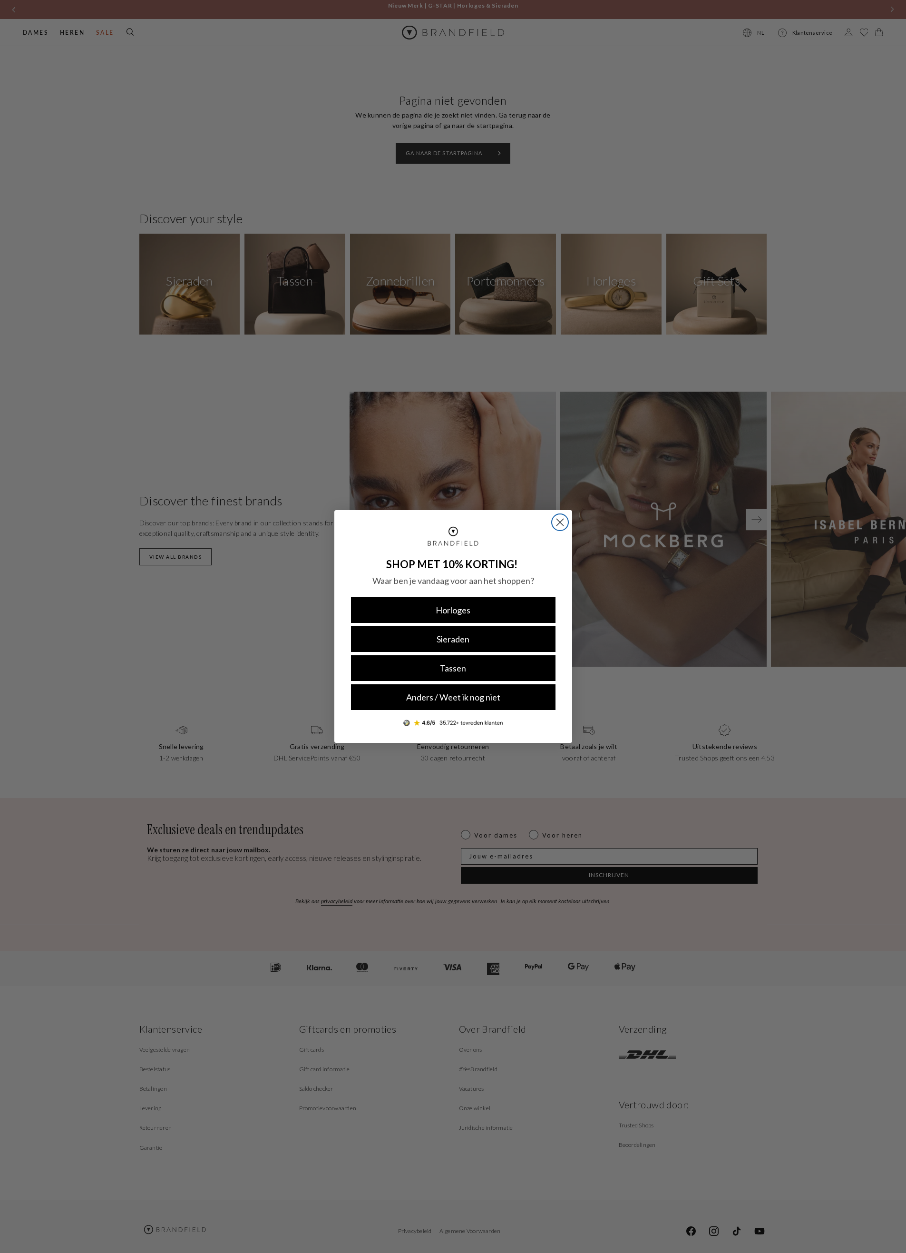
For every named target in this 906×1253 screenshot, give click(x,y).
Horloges (453, 610)
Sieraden (453, 639)
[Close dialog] (560, 522)
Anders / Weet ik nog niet (453, 697)
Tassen (453, 668)
